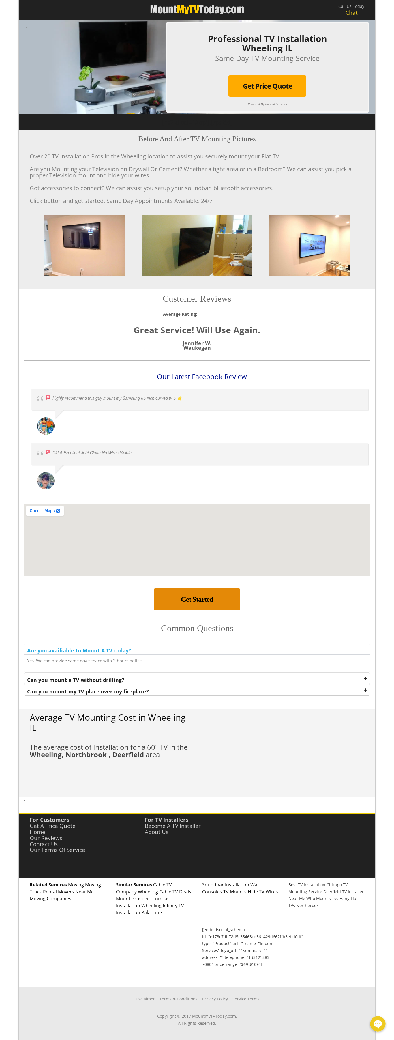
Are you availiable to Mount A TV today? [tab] (79, 650)
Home (37, 832)
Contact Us (44, 844)
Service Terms (246, 999)
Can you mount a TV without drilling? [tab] (75, 679)
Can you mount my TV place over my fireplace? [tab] (88, 691)
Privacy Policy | (217, 999)
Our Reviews (46, 838)
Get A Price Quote (53, 826)
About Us (156, 832)
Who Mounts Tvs (322, 898)
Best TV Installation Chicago (315, 884)
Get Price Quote (267, 86)
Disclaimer (144, 999)
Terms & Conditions (179, 999)
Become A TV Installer (173, 826)
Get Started (197, 599)
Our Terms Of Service (57, 850)
